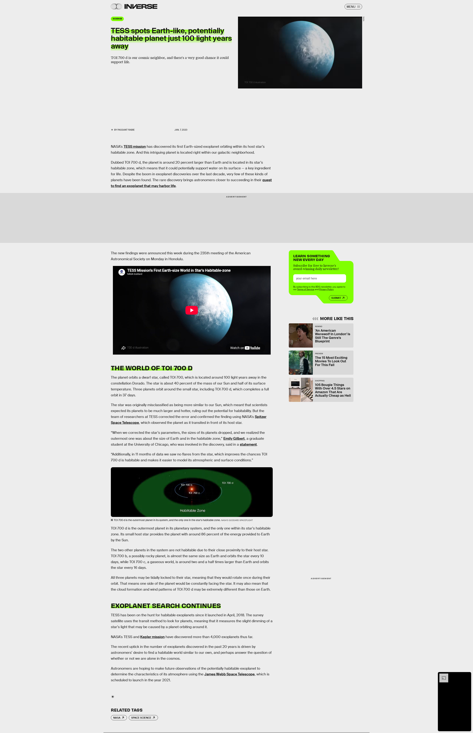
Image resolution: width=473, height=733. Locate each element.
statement (248, 444)
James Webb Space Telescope (229, 674)
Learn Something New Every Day (311, 257)
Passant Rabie (126, 129)
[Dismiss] (467, 675)
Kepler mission (152, 637)
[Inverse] (141, 6)
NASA (116, 717)
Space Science (141, 717)
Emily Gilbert (234, 438)
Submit (336, 298)
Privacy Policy (326, 289)
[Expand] (442, 675)
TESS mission (135, 146)
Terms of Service (305, 289)
